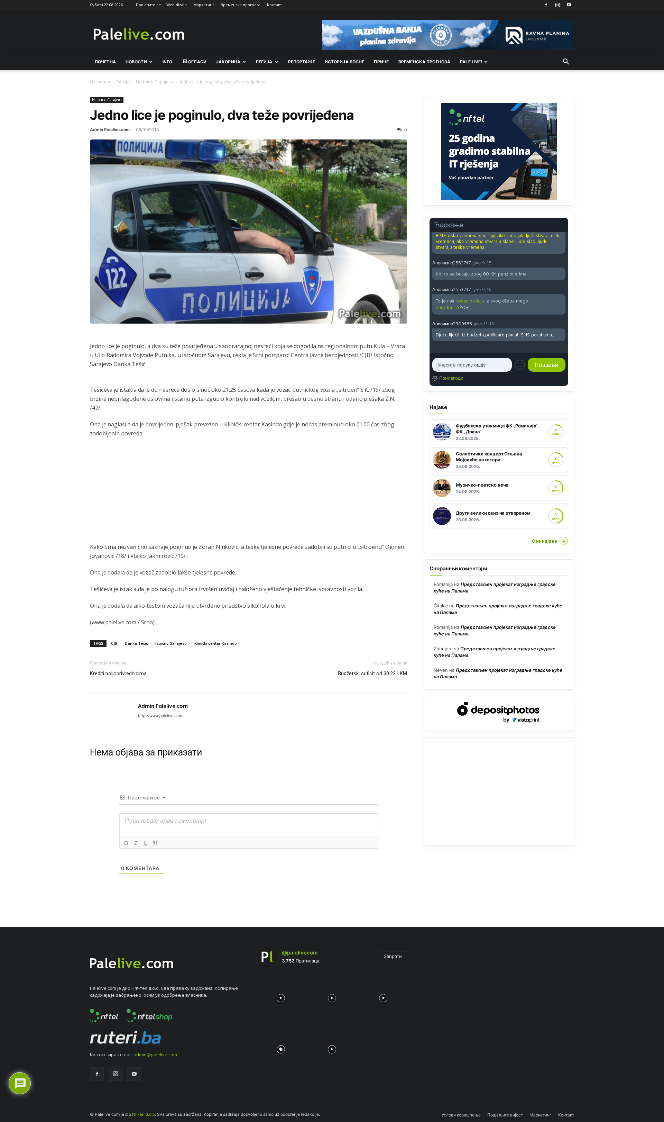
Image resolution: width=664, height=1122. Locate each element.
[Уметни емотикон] (520, 365)
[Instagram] (557, 5)
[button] (565, 62)
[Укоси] (136, 843)
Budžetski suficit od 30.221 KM (372, 673)
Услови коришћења (461, 1115)
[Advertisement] (248, 493)
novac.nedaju (469, 301)
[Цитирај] (155, 843)
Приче (381, 61)
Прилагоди (451, 378)
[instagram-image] (281, 996)
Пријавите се (148, 4)
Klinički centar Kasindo (215, 643)
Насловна (100, 82)
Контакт (274, 4)
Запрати (393, 956)
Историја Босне (345, 61)
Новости (136, 61)
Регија (123, 82)
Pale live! (471, 61)
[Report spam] (562, 262)
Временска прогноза (240, 4)
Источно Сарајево (154, 82)
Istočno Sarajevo (171, 643)
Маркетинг (203, 4)
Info (167, 61)
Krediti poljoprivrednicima (118, 673)
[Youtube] (569, 5)
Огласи (197, 61)
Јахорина (228, 61)
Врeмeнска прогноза (424, 61)
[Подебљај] (126, 843)
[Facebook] (546, 5)
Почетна (105, 61)
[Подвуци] (145, 843)
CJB (114, 643)
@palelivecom (299, 952)
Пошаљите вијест (505, 1115)
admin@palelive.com (155, 1054)
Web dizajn (176, 4)
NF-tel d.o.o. (144, 1114)
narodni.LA (447, 307)
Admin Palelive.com (110, 129)
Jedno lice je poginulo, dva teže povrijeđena (222, 115)
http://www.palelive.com (160, 715)
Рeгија (264, 61)
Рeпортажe (301, 61)
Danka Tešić (136, 643)
